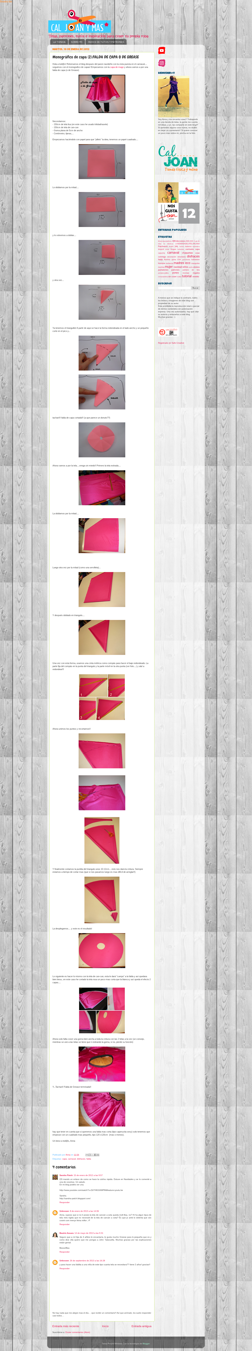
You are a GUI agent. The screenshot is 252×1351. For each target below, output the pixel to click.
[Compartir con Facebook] (95, 1154)
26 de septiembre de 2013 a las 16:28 (87, 1261)
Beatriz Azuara (67, 1233)
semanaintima (163, 277)
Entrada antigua (142, 1326)
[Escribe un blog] (89, 1154)
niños (185, 267)
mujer (169, 266)
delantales (181, 257)
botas (167, 249)
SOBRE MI (76, 42)
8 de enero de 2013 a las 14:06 (84, 1211)
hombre (161, 263)
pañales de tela (191, 270)
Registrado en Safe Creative (171, 343)
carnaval (72, 1159)
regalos (196, 273)
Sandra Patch (66, 1175)
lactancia (169, 263)
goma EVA (176, 260)
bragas (173, 249)
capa (64, 1159)
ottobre (196, 267)
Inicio (105, 1326)
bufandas (180, 249)
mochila (161, 267)
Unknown (64, 1211)
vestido (195, 276)
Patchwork (163, 246)
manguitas (195, 263)
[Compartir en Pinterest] (98, 1154)
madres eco (182, 263)
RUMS (171, 246)
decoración (171, 257)
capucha (161, 253)
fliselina (167, 260)
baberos (188, 246)
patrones (175, 270)
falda (88, 1159)
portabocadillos (163, 273)
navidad (178, 267)
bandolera (196, 246)
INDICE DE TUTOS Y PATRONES (106, 42)
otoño (191, 267)
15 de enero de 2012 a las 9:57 (88, 1175)
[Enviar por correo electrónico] (86, 1154)
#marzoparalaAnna (165, 241)
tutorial (187, 276)
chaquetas (187, 252)
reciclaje (186, 273)
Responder (65, 1202)
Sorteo (181, 246)
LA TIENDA (59, 42)
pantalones (163, 270)
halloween (195, 260)
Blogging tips (6, 1)
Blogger (146, 1344)
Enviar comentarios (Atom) (77, 1332)
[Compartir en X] (92, 1154)
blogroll (161, 249)
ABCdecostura (179, 241)
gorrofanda (186, 259)
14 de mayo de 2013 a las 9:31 (89, 1233)
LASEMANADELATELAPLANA (187, 244)
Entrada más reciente (65, 1326)
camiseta (189, 249)
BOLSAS (189, 241)
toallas (179, 277)
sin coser (172, 276)
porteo (175, 272)
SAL (176, 246)
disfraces (81, 1159)
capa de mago (117, 67)
